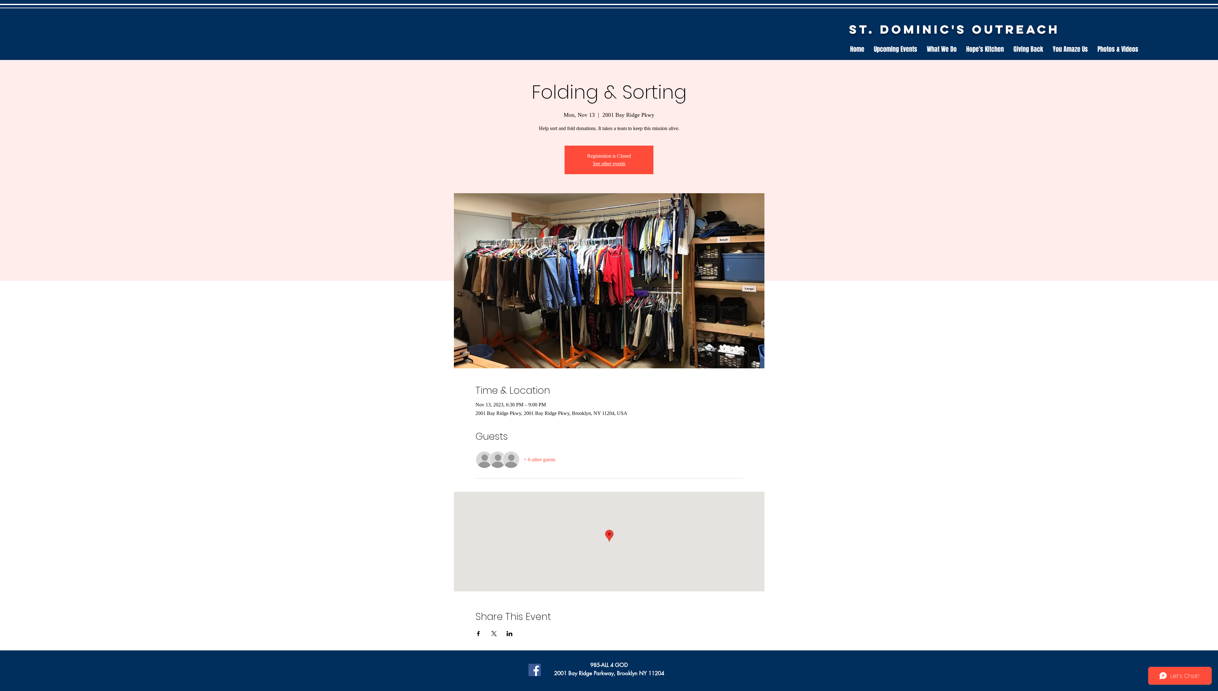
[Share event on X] (494, 633)
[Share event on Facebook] (478, 633)
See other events (609, 163)
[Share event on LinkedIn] (510, 633)
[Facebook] (534, 670)
